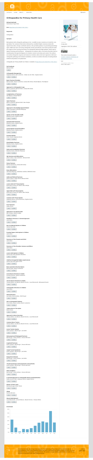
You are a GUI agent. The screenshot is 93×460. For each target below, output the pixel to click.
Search (83, 12)
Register (29, 12)
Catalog (9, 12)
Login (15, 12)
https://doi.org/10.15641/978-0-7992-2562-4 (46, 61)
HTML (14, 77)
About (21, 12)
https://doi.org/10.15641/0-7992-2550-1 (18, 27)
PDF (9, 70)
